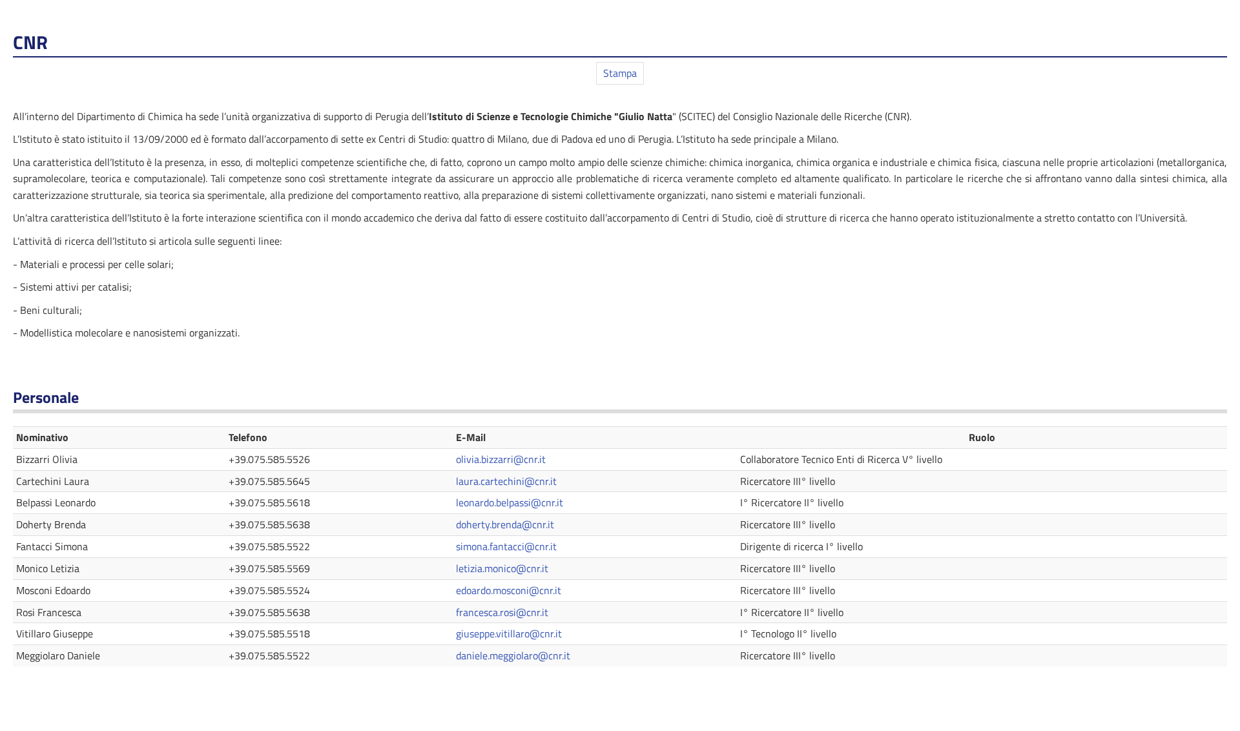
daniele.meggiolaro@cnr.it (513, 655)
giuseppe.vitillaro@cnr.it (509, 633)
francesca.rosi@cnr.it (502, 612)
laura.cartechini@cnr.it (506, 481)
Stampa (620, 73)
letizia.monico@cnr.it (502, 568)
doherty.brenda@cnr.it (505, 524)
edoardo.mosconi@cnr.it (508, 590)
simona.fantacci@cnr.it (506, 546)
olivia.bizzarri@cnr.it (501, 459)
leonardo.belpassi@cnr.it (509, 502)
